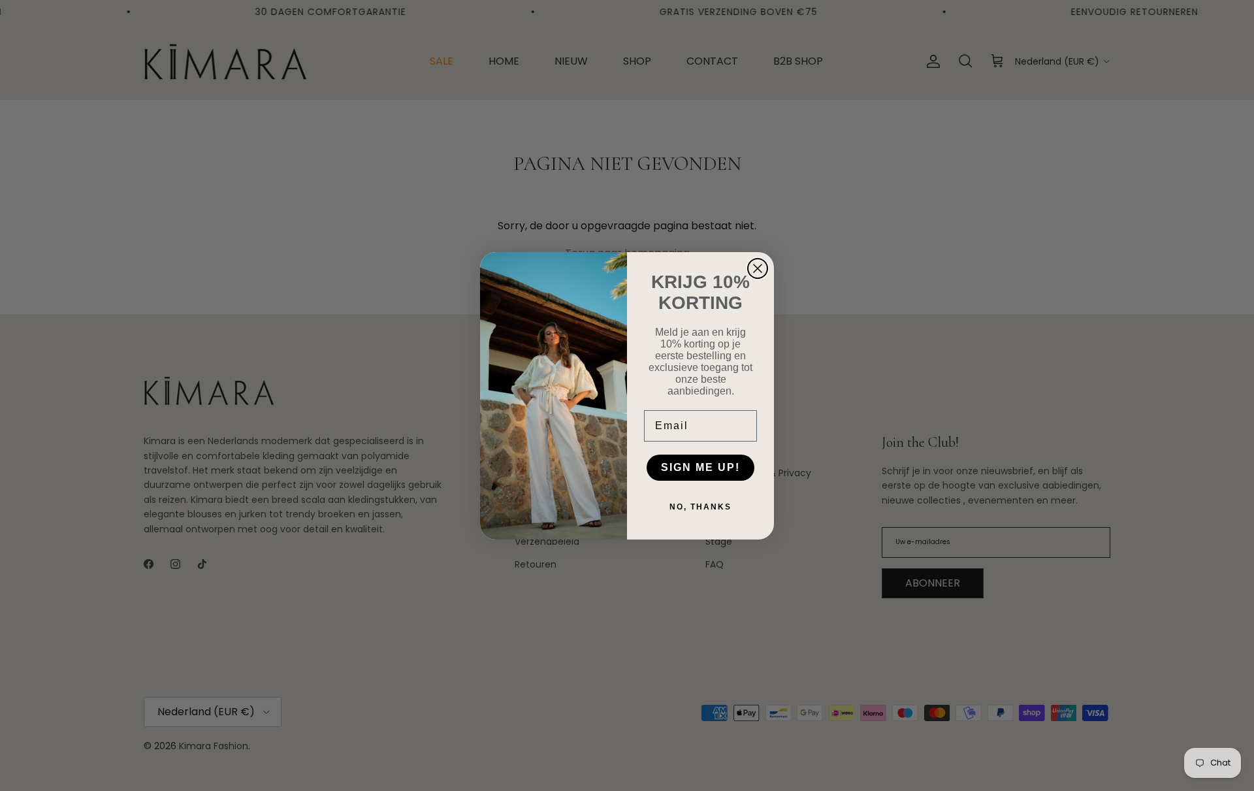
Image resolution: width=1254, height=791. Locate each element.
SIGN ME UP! (700, 467)
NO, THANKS (700, 506)
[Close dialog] (757, 268)
